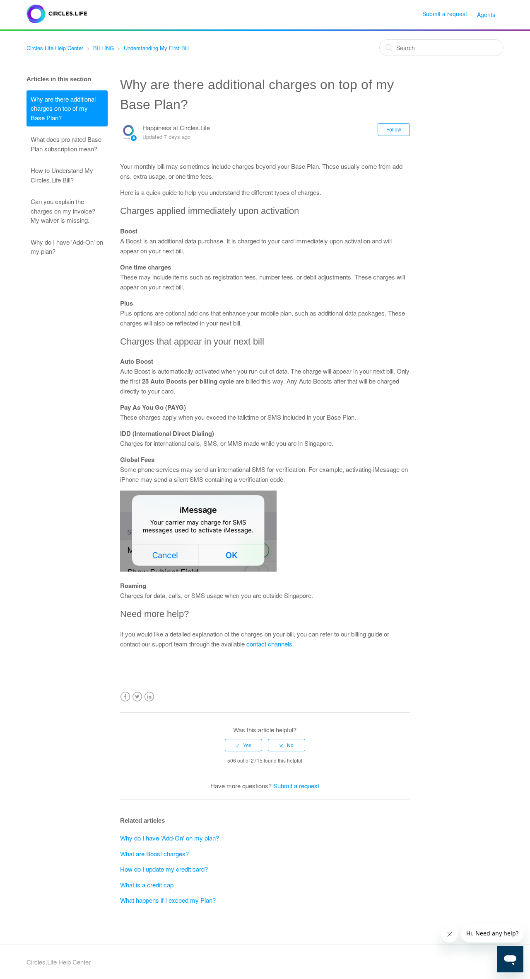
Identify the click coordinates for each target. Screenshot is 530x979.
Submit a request (444, 14)
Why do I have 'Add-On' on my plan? (67, 247)
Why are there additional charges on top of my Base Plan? (63, 108)
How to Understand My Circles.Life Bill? (62, 175)
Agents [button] (486, 14)
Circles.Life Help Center (54, 48)
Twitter (137, 697)
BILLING (103, 48)
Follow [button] (393, 129)
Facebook (125, 697)
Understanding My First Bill (156, 48)
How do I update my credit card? (164, 869)
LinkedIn (149, 697)
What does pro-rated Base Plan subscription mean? (66, 144)
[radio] (243, 745)
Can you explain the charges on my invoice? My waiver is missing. (63, 210)
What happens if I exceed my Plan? (168, 900)
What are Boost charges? (154, 853)
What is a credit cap (146, 884)
